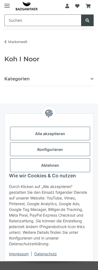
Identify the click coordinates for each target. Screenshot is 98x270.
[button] (67, 6)
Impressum (19, 253)
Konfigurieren (50, 149)
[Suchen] (87, 20)
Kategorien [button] (17, 78)
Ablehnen (50, 165)
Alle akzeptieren (50, 133)
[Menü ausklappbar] (7, 3)
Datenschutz (45, 253)
